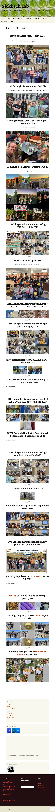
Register (40, 781)
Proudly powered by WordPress (13, 809)
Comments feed (41, 787)
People (8, 18)
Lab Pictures (45, 18)
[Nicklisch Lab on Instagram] (9, 730)
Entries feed (41, 785)
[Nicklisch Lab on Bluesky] (18, 730)
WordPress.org (41, 790)
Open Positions (4, 21)
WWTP (39, 576)
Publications (28, 18)
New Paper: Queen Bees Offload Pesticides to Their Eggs (8, 782)
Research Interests (17, 18)
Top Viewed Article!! (7, 796)
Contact (13, 21)
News (2, 18)
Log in (39, 783)
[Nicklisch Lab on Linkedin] (14, 730)
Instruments (36, 18)
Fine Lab (12, 595)
